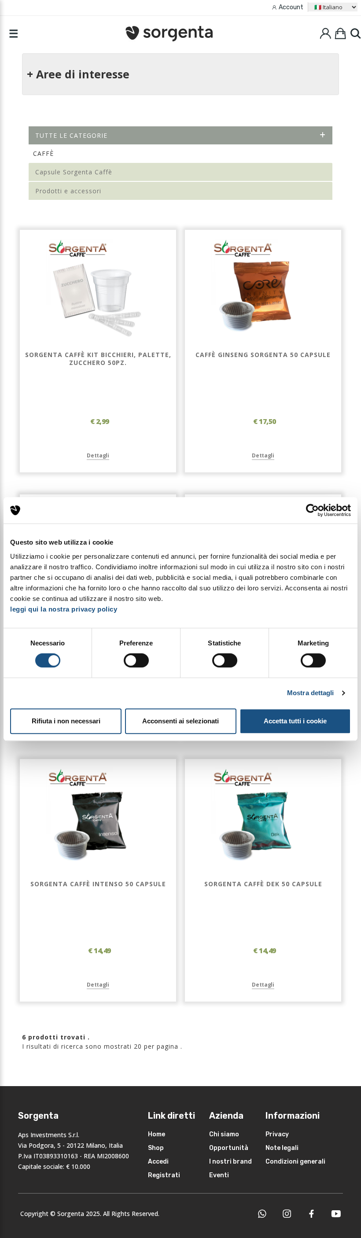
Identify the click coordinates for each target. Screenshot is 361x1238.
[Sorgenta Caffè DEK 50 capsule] (263, 819)
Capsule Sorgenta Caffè (73, 172)
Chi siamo (224, 1134)
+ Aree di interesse (78, 73)
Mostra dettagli (310, 692)
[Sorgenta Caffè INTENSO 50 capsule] (98, 819)
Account (291, 7)
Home (156, 1134)
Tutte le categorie (71, 135)
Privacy (277, 1134)
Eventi (219, 1175)
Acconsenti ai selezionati (180, 721)
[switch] (136, 660)
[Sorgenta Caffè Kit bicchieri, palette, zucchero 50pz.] (98, 290)
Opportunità (228, 1148)
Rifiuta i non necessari (66, 721)
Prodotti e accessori (68, 191)
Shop (156, 1148)
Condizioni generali (295, 1161)
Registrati (164, 1175)
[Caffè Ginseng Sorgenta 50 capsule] (263, 290)
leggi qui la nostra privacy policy (63, 609)
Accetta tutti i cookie (295, 721)
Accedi (158, 1161)
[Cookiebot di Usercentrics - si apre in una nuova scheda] (312, 510)
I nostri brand (230, 1161)
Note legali (281, 1148)
